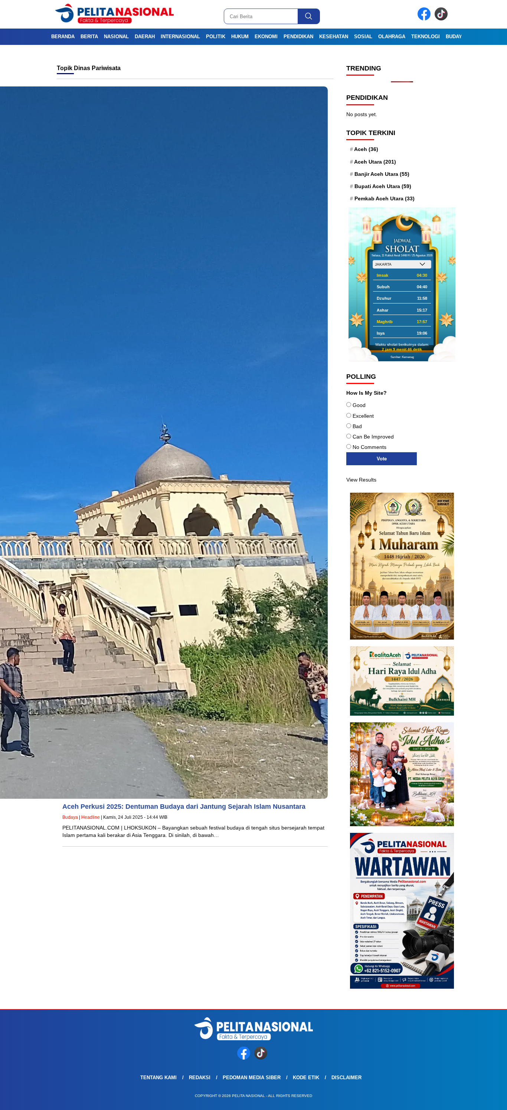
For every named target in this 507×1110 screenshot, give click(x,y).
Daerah (145, 36)
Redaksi (199, 1077)
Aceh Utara (375, 162)
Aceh (366, 149)
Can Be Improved (373, 437)
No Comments (369, 447)
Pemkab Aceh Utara (384, 198)
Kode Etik (306, 1077)
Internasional (180, 36)
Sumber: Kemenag (402, 357)
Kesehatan (333, 36)
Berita (89, 36)
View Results (361, 480)
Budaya (455, 36)
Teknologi (425, 36)
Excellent (363, 416)
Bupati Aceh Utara (382, 186)
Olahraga (391, 36)
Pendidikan (298, 36)
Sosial (363, 36)
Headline (90, 817)
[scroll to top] (485, 1098)
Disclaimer (346, 1077)
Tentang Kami (158, 1077)
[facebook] (425, 19)
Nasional (116, 36)
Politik (215, 36)
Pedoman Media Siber (252, 1077)
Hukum (240, 36)
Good (359, 405)
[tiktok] (442, 19)
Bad (357, 426)
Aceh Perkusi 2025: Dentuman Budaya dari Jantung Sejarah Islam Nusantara (183, 806)
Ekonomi (266, 36)
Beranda (63, 36)
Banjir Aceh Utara (381, 174)
